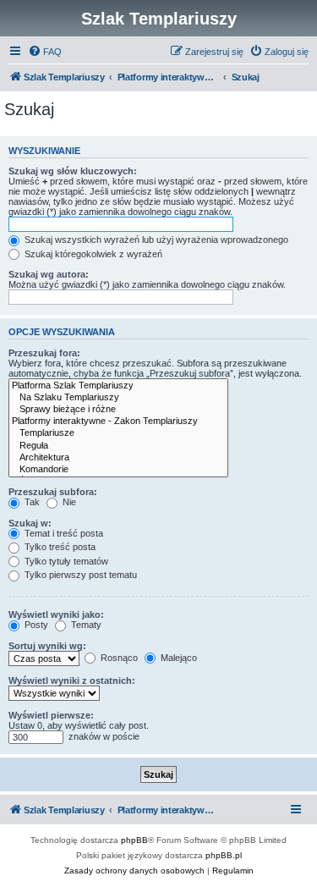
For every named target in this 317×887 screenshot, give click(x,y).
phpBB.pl (223, 855)
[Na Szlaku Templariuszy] (118, 398)
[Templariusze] (118, 433)
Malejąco (177, 658)
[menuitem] (45, 51)
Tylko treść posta (59, 547)
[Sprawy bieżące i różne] (118, 410)
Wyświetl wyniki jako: (56, 614)
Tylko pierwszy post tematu (79, 575)
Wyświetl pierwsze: (51, 715)
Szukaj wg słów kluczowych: (72, 171)
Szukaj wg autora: (48, 274)
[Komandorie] (118, 470)
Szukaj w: (30, 523)
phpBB (134, 840)
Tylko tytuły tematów (65, 561)
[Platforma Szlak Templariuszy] (118, 386)
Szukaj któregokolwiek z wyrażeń (92, 254)
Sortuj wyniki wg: (47, 646)
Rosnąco (118, 658)
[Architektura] (118, 458)
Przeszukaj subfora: (52, 492)
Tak (31, 502)
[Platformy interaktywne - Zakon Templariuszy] (118, 421)
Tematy (84, 625)
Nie (68, 502)
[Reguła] (118, 446)
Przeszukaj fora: (44, 353)
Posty (35, 625)
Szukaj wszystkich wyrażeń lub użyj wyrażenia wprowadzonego (155, 239)
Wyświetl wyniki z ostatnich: (71, 680)
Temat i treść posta (62, 533)
